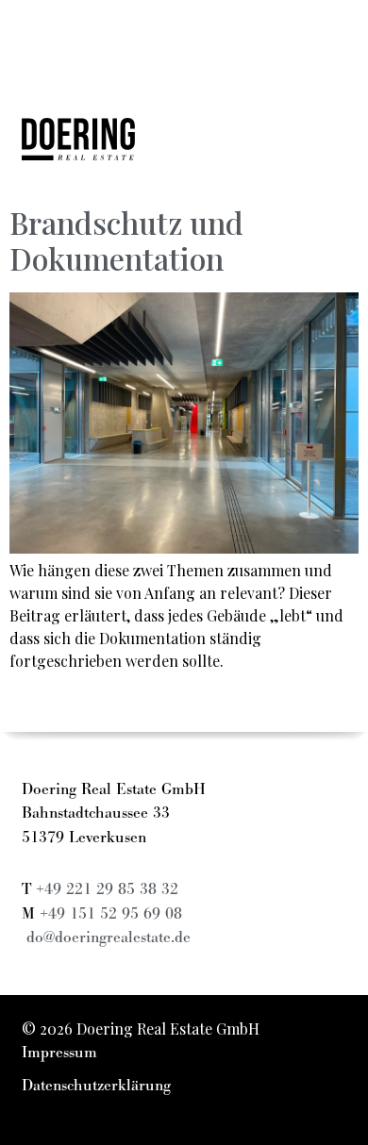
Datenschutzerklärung (96, 1085)
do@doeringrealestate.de (108, 937)
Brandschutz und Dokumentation (126, 240)
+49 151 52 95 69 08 (111, 914)
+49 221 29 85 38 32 (107, 889)
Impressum (59, 1052)
